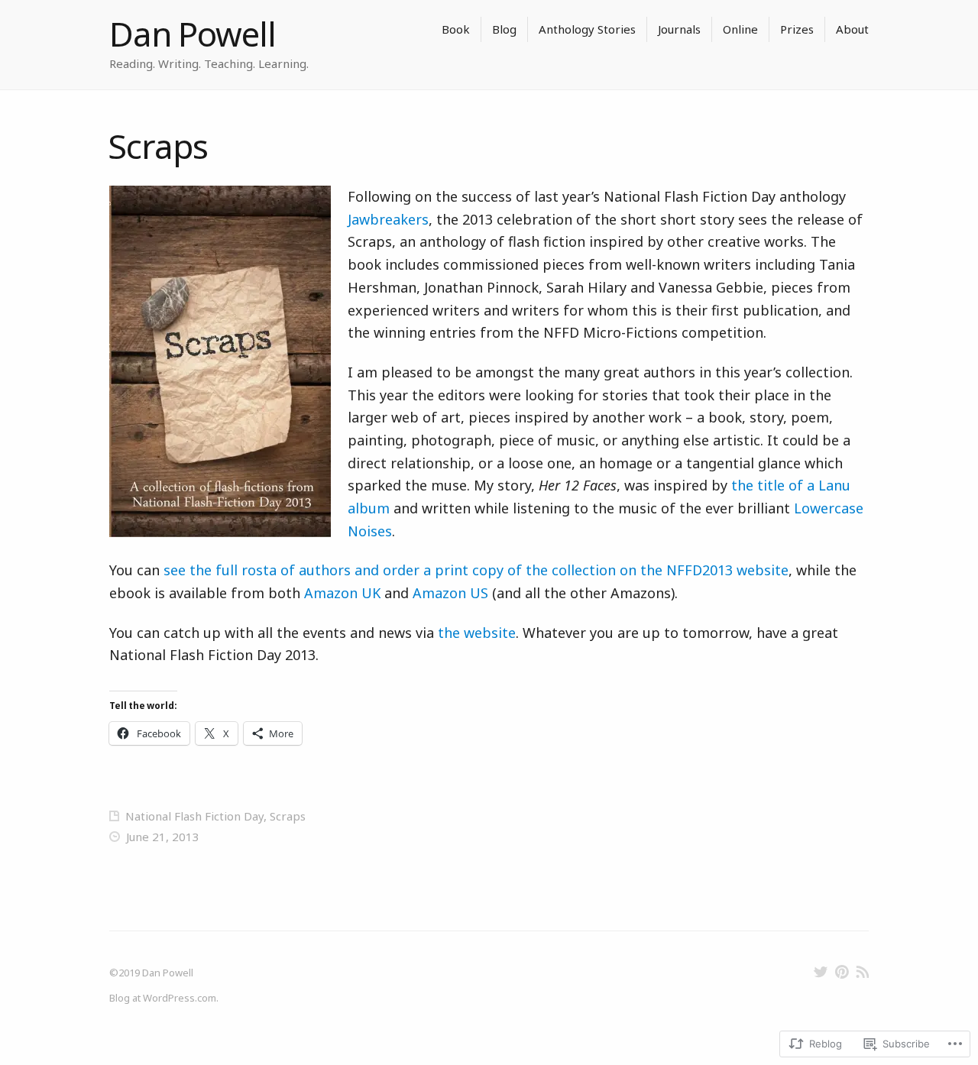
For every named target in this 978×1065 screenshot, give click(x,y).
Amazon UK (342, 593)
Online (740, 29)
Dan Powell (192, 34)
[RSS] (862, 972)
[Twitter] (820, 972)
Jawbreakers (388, 219)
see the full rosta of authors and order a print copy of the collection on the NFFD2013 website (476, 570)
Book (456, 29)
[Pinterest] (841, 972)
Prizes (797, 29)
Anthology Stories (587, 29)
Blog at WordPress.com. (164, 998)
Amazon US (450, 593)
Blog (504, 29)
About (852, 29)
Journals (679, 29)
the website (477, 632)
